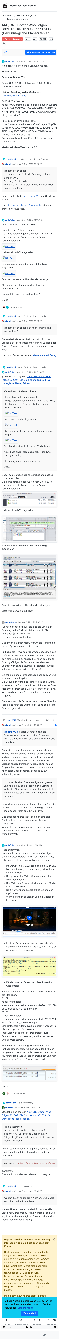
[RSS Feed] (4, 43)
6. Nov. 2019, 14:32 (35, 372)
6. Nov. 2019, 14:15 (35, 220)
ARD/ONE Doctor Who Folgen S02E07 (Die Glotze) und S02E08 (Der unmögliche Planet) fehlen (26, 380)
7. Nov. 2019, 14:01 (35, 845)
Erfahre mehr (25, 1307)
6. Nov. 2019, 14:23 (30, 321)
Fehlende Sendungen (13, 39)
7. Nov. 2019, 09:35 (30, 725)
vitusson (9, 1107)
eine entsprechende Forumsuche (24, 205)
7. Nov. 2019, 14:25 (32, 1107)
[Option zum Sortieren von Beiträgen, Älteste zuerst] (5, 52)
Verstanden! (29, 1313)
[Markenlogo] (5, 5)
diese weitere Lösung (44, 355)
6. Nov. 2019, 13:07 (35, 61)
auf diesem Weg (31, 196)
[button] (4, 1335)
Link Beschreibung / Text (15, 95)
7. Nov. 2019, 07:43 (34, 622)
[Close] (53, 1239)
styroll (8, 164)
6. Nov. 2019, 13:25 (30, 164)
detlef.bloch (10, 61)
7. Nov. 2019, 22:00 (30, 1191)
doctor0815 (10, 622)
